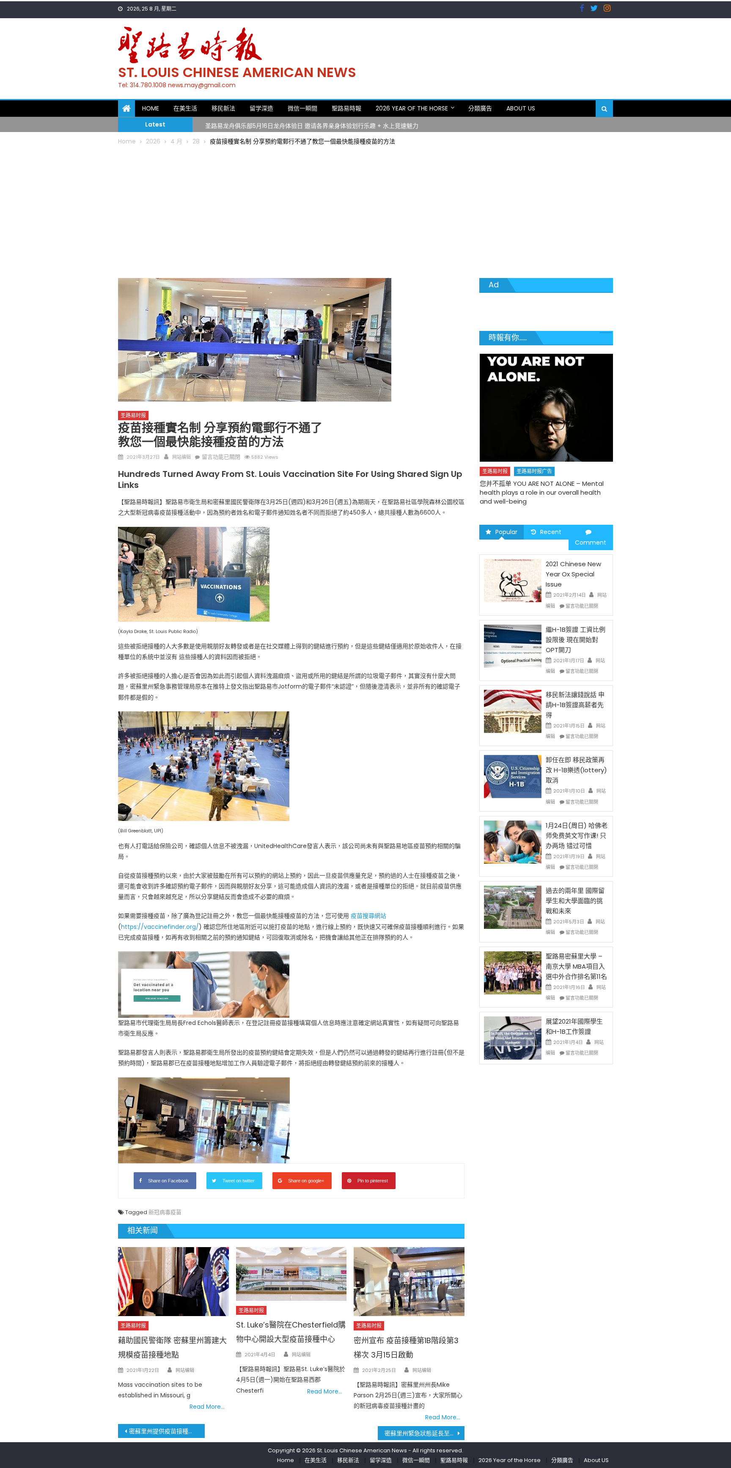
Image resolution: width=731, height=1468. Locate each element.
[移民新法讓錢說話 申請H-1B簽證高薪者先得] (512, 711)
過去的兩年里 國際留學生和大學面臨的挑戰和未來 (575, 900)
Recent (550, 532)
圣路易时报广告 (483, 471)
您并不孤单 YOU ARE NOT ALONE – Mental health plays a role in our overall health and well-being (490, 492)
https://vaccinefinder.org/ (160, 927)
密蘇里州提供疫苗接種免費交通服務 (167, 1431)
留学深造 (261, 108)
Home (150, 108)
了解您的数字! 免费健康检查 (606, 466)
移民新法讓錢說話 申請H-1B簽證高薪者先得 (575, 704)
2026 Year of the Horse (412, 108)
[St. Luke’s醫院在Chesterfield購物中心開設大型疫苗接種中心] (291, 1274)
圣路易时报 (133, 415)
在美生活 (185, 108)
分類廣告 (480, 108)
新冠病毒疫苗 (164, 1212)
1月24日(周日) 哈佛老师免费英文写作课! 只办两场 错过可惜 (576, 835)
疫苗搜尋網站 (368, 916)
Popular (506, 532)
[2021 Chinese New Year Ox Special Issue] (512, 580)
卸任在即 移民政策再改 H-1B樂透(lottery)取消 (576, 770)
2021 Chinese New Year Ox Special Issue (573, 574)
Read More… (207, 1406)
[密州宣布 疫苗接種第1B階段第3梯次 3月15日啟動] (409, 1282)
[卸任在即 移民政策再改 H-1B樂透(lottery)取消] (512, 776)
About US (520, 108)
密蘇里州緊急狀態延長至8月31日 (424, 1433)
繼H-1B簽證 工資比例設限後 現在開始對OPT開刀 (575, 639)
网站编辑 (181, 457)
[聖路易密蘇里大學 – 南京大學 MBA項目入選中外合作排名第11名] (512, 972)
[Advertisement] (365, 210)
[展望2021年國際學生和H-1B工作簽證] (512, 1037)
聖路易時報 (346, 108)
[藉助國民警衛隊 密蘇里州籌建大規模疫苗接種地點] (173, 1282)
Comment (590, 542)
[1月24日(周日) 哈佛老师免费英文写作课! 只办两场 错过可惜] (512, 841)
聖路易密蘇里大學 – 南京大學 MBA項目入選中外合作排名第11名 (576, 966)
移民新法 (223, 108)
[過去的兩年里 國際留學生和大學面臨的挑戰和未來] (512, 907)
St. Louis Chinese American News (237, 72)
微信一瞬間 (302, 108)
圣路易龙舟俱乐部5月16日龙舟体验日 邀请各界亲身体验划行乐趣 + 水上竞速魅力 (311, 124)
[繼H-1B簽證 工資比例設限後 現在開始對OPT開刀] (512, 646)
